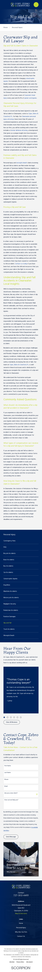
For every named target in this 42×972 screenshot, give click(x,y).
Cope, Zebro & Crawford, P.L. (19, 365)
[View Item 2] (7, 717)
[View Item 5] (17, 717)
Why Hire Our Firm (21, 932)
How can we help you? (11, 800)
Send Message (11, 837)
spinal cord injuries (30, 98)
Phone (6, 779)
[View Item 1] (4, 717)
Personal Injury (21, 927)
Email (6, 786)
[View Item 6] (21, 717)
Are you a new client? (11, 793)
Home (21, 923)
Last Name (7, 773)
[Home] (20, 5)
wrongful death (22, 163)
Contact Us (21, 936)
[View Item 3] (11, 717)
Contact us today (21, 264)
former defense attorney (19, 130)
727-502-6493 (21, 895)
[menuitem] (21, 541)
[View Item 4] (14, 717)
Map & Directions (21, 913)
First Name (7, 766)
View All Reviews (11, 722)
